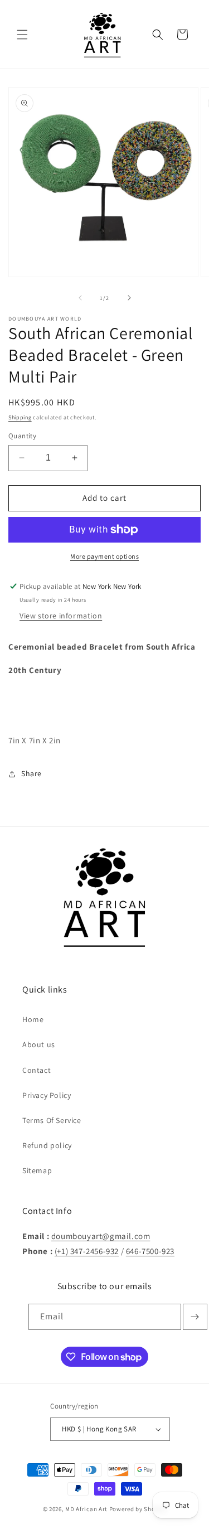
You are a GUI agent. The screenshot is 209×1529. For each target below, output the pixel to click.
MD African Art (86, 1509)
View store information (61, 616)
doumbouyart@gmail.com (100, 1236)
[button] (22, 34)
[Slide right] (129, 298)
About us (38, 1044)
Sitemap (37, 1170)
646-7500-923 (150, 1251)
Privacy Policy (46, 1095)
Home (32, 1019)
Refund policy (47, 1145)
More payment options (104, 556)
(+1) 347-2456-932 (87, 1251)
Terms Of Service (51, 1120)
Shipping (20, 417)
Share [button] (31, 773)
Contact (36, 1070)
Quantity (22, 436)
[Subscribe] (195, 1317)
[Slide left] (80, 298)
